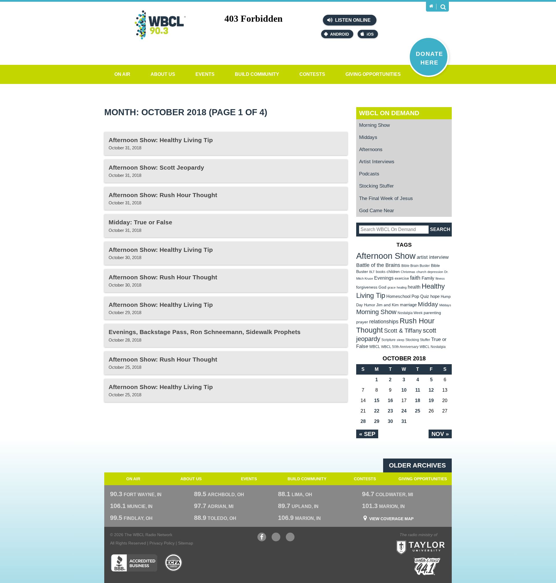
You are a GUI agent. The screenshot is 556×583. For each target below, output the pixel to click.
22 (376, 410)
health (414, 286)
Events (205, 74)
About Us (163, 74)
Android (339, 34)
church (421, 272)
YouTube (276, 539)
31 (404, 421)
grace (391, 287)
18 (417, 400)
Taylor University (431, 540)
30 (390, 421)
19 (431, 400)
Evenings (384, 278)
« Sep (367, 434)
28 (363, 421)
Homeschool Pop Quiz (407, 296)
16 (390, 400)
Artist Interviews (376, 161)
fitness (440, 278)
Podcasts (369, 174)
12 (431, 390)
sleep (400, 340)
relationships (383, 321)
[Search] (443, 7)
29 (376, 421)
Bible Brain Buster (415, 266)
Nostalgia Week (410, 313)
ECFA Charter (174, 563)
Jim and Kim (387, 304)
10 (404, 390)
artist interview (433, 257)
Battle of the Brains (378, 265)
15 (376, 400)
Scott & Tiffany (403, 330)
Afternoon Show (386, 256)
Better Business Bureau (134, 563)
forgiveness (366, 287)
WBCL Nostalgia (433, 347)
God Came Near (376, 210)
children (393, 272)
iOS (370, 34)
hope (435, 296)
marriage (408, 304)
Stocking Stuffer (376, 186)
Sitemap (185, 543)
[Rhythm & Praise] (427, 566)
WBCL (374, 346)
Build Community (257, 74)
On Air (122, 74)
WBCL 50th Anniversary (399, 347)
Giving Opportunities (373, 74)
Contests (312, 74)
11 (417, 390)
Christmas (408, 272)
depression (435, 272)
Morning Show (374, 125)
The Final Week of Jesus (386, 198)
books (380, 272)
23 (390, 410)
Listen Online (352, 20)
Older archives (417, 465)
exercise (402, 278)
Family (428, 278)
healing (402, 287)
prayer (362, 322)
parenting (432, 312)
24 (404, 410)
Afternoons (371, 149)
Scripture (388, 340)
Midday (428, 304)
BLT (372, 272)
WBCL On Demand (389, 113)
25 (417, 410)
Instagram (290, 539)
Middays (368, 137)
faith (415, 278)
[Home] (431, 6)
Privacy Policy (162, 543)
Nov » (440, 434)
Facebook (261, 539)
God (382, 287)
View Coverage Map (391, 519)
